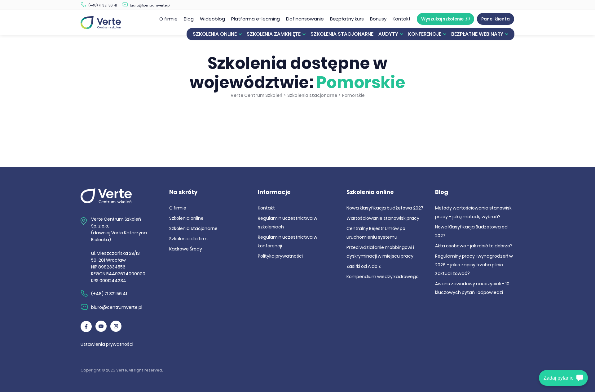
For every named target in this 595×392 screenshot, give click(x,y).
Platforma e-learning (255, 19)
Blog (189, 19)
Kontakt (402, 19)
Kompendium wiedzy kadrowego (382, 276)
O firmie (168, 19)
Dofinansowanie (305, 19)
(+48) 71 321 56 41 (102, 5)
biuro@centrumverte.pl (150, 5)
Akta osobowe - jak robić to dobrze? (474, 246)
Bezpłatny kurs (347, 19)
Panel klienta (495, 19)
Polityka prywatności (280, 256)
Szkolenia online (215, 34)
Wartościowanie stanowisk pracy (382, 218)
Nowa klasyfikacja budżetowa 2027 (384, 208)
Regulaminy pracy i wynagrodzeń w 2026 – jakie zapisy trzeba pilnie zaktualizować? (474, 265)
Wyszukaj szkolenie (442, 19)
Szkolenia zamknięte (274, 34)
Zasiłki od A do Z (363, 266)
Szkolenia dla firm (188, 239)
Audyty (388, 34)
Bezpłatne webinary (477, 34)
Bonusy (378, 19)
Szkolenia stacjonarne (342, 34)
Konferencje (424, 34)
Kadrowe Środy (185, 249)
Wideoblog (212, 19)
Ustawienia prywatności (107, 344)
